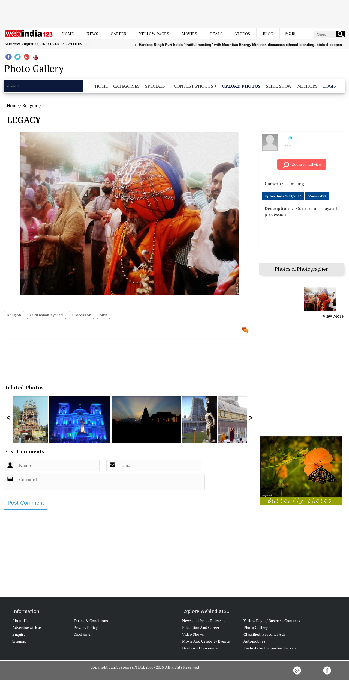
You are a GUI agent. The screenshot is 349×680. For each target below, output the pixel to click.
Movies (189, 33)
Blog (268, 33)
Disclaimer (83, 634)
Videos (242, 33)
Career (119, 33)
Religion (30, 105)
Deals (216, 33)
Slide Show (279, 86)
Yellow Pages (154, 33)
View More (333, 316)
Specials (155, 86)
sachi (288, 137)
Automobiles (254, 641)
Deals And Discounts (200, 648)
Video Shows (193, 634)
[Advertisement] (174, 13)
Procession (81, 314)
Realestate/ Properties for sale (270, 648)
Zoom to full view (306, 164)
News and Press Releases (203, 620)
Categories (126, 86)
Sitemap (19, 641)
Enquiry (18, 634)
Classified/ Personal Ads (264, 634)
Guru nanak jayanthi (46, 314)
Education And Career (200, 627)
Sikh (103, 314)
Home (68, 33)
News (92, 33)
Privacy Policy (86, 627)
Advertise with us (64, 44)
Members (307, 86)
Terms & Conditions (91, 620)
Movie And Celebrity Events (206, 641)
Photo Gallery (255, 627)
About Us (20, 620)
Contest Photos (193, 86)
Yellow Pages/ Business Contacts (271, 620)
